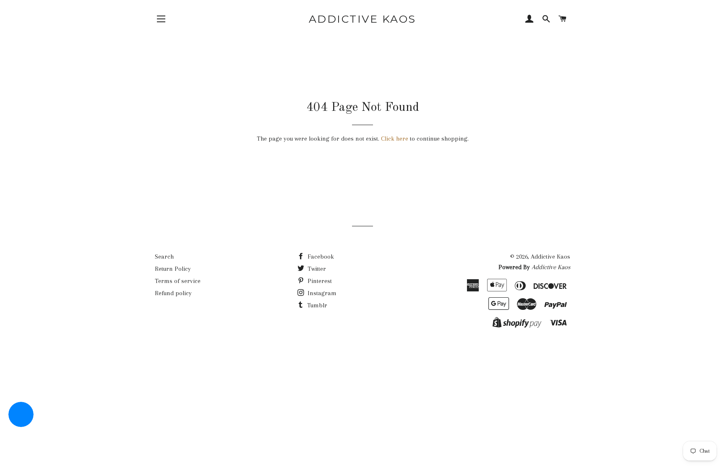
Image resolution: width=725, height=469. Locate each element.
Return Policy (173, 268)
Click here (394, 138)
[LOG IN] (529, 20)
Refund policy (173, 293)
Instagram (321, 293)
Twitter (316, 268)
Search (164, 256)
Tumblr (316, 305)
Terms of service (178, 281)
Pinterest (319, 281)
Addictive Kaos (362, 19)
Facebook (320, 256)
